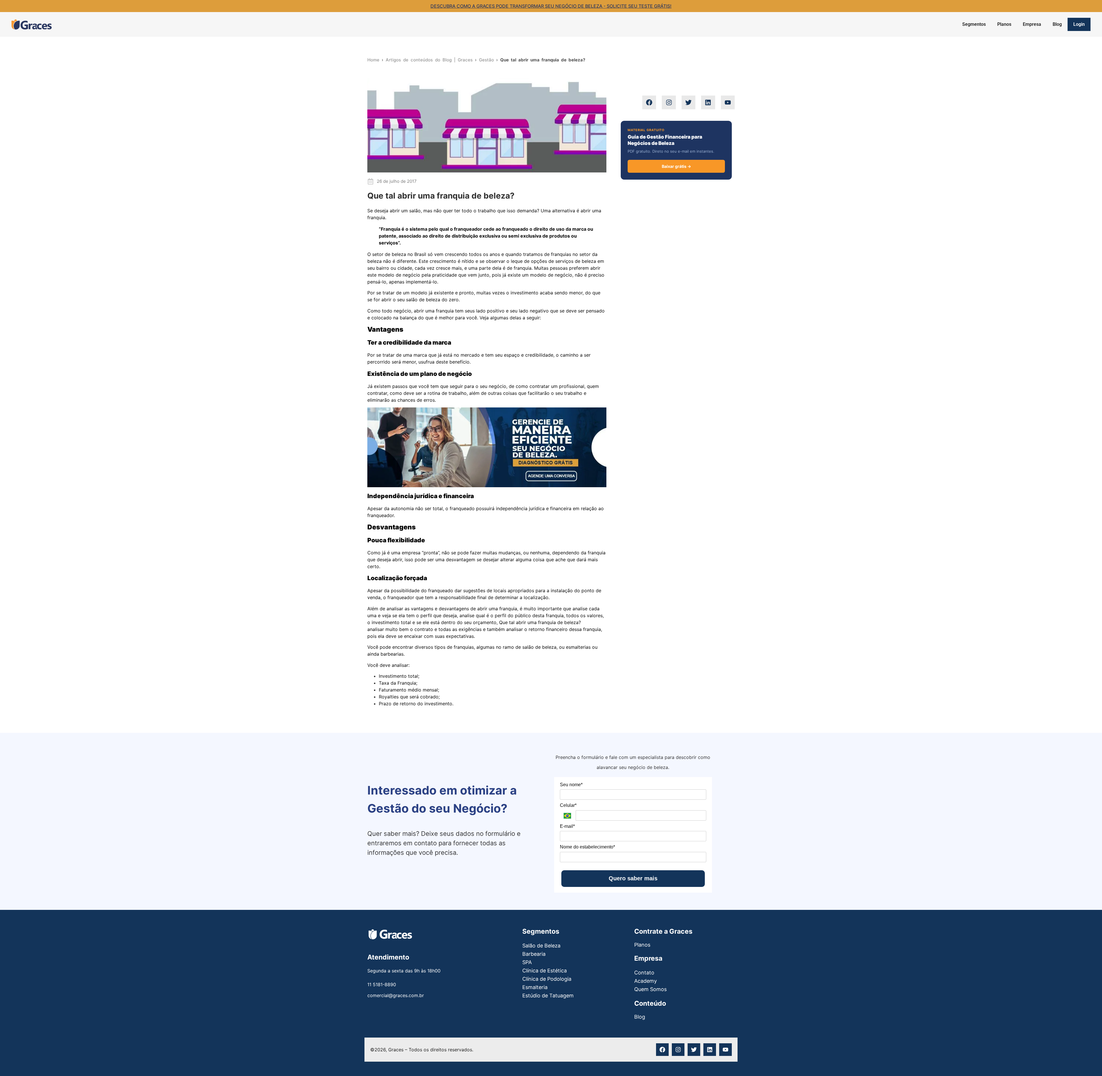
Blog (1057, 24)
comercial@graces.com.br (395, 995)
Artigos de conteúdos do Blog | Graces (429, 60)
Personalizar (991, 1051)
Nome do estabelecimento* (587, 846)
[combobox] (676, 79)
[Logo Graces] (31, 24)
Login (1079, 24)
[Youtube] (728, 102)
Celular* (568, 805)
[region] (1027, 1034)
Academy (645, 981)
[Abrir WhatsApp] (14, 1061)
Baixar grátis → (676, 166)
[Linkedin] (708, 102)
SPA (527, 962)
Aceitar (1069, 1051)
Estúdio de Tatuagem (548, 996)
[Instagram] (669, 102)
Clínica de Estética (544, 971)
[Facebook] (649, 102)
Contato (644, 973)
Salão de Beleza (541, 946)
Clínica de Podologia (546, 979)
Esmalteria (535, 987)
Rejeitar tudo (1033, 1051)
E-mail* (567, 826)
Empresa (1032, 24)
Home (373, 60)
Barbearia (534, 954)
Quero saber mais (633, 878)
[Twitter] (688, 102)
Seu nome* (571, 784)
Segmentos (974, 24)
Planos (1004, 24)
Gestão (486, 60)
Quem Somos (650, 989)
